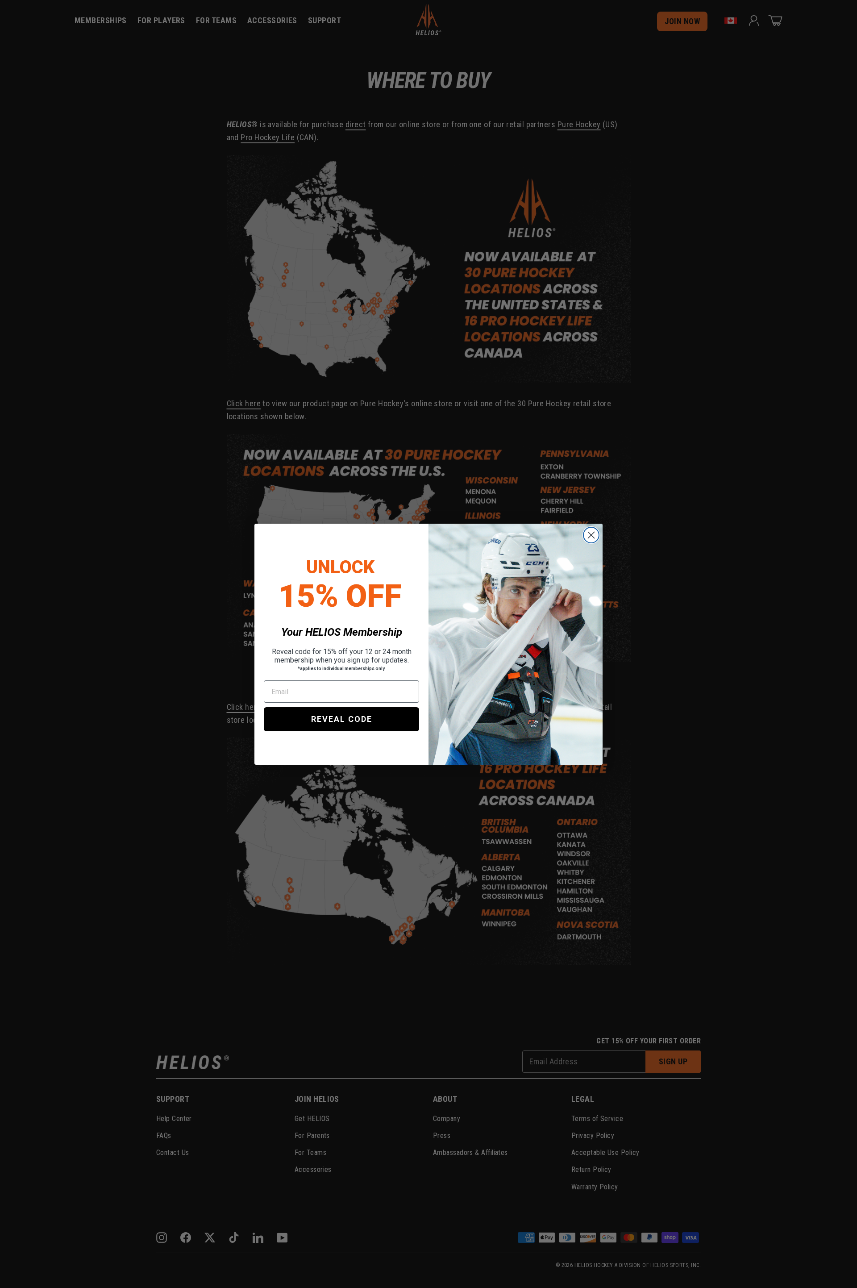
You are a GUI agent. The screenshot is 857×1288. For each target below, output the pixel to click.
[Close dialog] (591, 535)
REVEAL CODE (341, 719)
